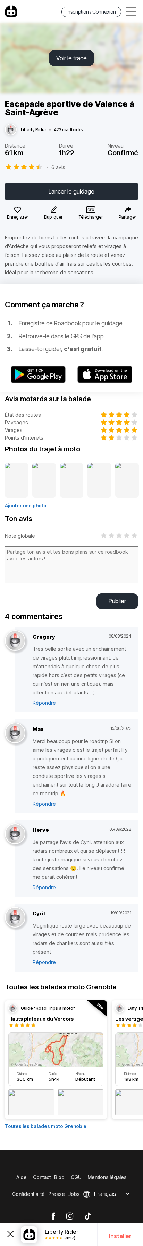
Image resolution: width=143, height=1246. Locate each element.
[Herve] (15, 834)
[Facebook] (53, 1216)
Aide (21, 1177)
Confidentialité (28, 1194)
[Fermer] (10, 1234)
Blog (59, 1177)
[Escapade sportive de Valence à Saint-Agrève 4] (99, 480)
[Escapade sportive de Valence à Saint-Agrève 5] (127, 480)
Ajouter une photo (26, 505)
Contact (42, 1177)
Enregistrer (17, 217)
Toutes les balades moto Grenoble (45, 1126)
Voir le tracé (71, 58)
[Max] (15, 733)
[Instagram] (70, 1216)
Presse (56, 1194)
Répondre (44, 702)
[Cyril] (15, 917)
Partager (127, 217)
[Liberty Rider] (11, 130)
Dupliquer (53, 217)
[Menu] (131, 11)
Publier (117, 601)
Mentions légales (107, 1177)
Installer (120, 1235)
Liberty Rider (33, 130)
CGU (76, 1177)
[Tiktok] (88, 1216)
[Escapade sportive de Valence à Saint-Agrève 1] (16, 480)
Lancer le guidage (71, 191)
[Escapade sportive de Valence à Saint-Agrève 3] (72, 480)
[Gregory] (15, 641)
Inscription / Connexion (91, 12)
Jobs (74, 1194)
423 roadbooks (68, 130)
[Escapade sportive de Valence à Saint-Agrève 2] (44, 480)
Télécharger (91, 217)
